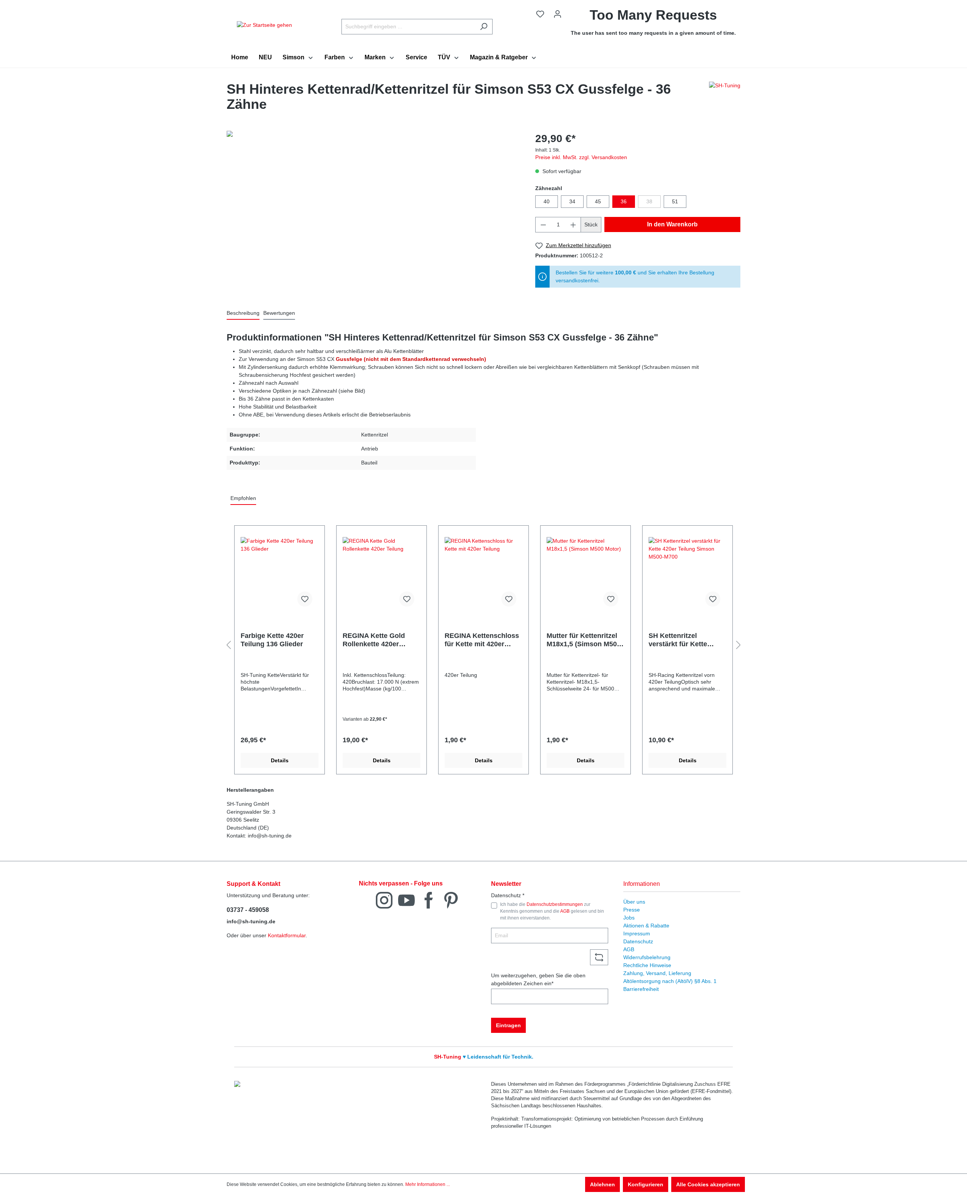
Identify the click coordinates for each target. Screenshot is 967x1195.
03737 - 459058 (248, 910)
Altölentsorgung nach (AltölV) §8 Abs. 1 (670, 981)
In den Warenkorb (672, 224)
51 (675, 201)
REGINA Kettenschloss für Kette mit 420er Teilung (482, 640)
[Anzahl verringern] (543, 224)
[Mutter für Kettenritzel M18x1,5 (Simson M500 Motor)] (585, 575)
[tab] (243, 313)
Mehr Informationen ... (427, 1184)
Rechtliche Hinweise (647, 965)
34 (572, 201)
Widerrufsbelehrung (646, 957)
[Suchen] (484, 26)
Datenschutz (638, 941)
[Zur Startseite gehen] (264, 25)
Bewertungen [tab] (279, 313)
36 (624, 201)
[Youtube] (406, 899)
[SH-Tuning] (724, 99)
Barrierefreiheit (641, 989)
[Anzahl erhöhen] (573, 224)
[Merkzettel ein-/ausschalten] (304, 599)
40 (547, 201)
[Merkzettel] (540, 14)
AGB (565, 911)
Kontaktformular (287, 935)
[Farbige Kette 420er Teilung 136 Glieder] (279, 575)
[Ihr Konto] (557, 14)
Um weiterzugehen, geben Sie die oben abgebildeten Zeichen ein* (538, 979)
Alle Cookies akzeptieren (708, 1184)
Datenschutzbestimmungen (555, 904)
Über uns (634, 902)
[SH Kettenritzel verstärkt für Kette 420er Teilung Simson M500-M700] (687, 575)
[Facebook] (428, 899)
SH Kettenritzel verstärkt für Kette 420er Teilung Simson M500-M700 (683, 640)
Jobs (629, 918)
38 (649, 201)
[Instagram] (384, 899)
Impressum (636, 933)
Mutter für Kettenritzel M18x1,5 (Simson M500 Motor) (584, 640)
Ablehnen (602, 1184)
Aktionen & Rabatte (646, 926)
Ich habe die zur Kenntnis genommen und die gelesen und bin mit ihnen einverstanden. (552, 911)
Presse (631, 910)
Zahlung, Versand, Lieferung (657, 973)
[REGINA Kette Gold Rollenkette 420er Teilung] (381, 575)
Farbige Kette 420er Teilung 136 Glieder (272, 640)
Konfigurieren (645, 1184)
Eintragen (508, 1025)
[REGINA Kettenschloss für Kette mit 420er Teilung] (483, 575)
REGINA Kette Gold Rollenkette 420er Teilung (374, 640)
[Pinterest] (451, 899)
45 (598, 201)
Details (280, 760)
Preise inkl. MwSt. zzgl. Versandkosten (581, 157)
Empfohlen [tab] (243, 498)
